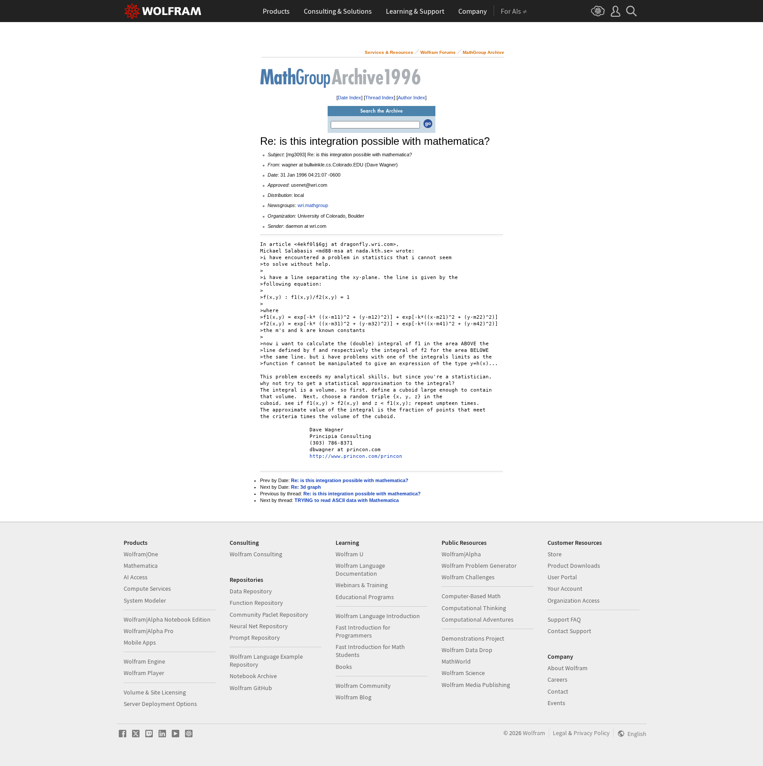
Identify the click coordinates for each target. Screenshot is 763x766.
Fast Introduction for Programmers (363, 631)
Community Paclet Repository (269, 615)
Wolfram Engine (144, 661)
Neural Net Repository (259, 626)
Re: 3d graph (306, 487)
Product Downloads (574, 566)
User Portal (562, 577)
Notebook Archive (253, 676)
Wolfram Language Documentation (360, 569)
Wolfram (534, 733)
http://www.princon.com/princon (356, 456)
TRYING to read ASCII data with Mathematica (347, 500)
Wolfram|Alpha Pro (149, 631)
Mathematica (141, 566)
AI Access (135, 577)
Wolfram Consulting (256, 554)
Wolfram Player (144, 673)
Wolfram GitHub (251, 688)
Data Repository (251, 591)
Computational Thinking (474, 608)
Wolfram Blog (353, 697)
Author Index (411, 97)
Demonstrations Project (473, 638)
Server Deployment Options (160, 704)
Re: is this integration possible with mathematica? (349, 480)
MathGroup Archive (483, 52)
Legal (560, 733)
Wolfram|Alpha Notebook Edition (167, 619)
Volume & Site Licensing (155, 692)
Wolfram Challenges (468, 577)
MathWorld (456, 661)
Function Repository (256, 603)
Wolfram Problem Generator (479, 566)
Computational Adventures (478, 619)
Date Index (349, 97)
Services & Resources (389, 52)
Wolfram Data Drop (467, 650)
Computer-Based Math (471, 596)
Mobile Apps (140, 642)
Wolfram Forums (438, 52)
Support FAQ (564, 619)
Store (555, 554)
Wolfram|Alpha (461, 554)
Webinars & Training (362, 585)
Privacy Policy (592, 733)
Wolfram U (349, 554)
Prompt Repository (255, 637)
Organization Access (574, 600)
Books (344, 667)
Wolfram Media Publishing (476, 685)
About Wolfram (568, 668)
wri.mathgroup (313, 205)
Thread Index (379, 97)
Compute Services (147, 588)
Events (556, 703)
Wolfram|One (141, 554)
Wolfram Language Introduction (378, 616)
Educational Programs (365, 597)
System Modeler (145, 600)
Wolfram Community (363, 686)
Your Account (565, 588)
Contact (558, 691)
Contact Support (569, 631)
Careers (557, 679)
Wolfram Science (463, 673)
